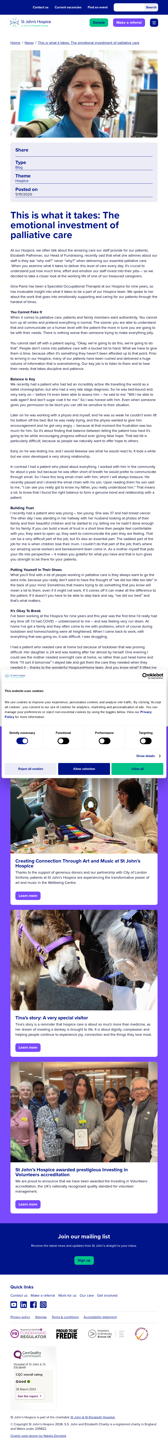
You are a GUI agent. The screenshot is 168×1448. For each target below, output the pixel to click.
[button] (154, 23)
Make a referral (129, 22)
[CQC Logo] (27, 1358)
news (29, 42)
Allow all (137, 769)
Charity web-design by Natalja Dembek (38, 1436)
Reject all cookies (30, 769)
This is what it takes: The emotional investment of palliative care (88, 42)
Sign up (84, 1260)
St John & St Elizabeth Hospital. (92, 1417)
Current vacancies (68, 7)
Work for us (67, 1295)
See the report (28, 1396)
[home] (30, 22)
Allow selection (84, 769)
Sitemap (41, 1317)
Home (15, 42)
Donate (99, 22)
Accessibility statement (100, 1317)
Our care (87, 1295)
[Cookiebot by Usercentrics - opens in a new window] (145, 676)
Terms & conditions (65, 1317)
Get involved (107, 1295)
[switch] (63, 741)
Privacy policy (20, 1317)
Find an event (98, 7)
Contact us (41, 7)
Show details (145, 756)
